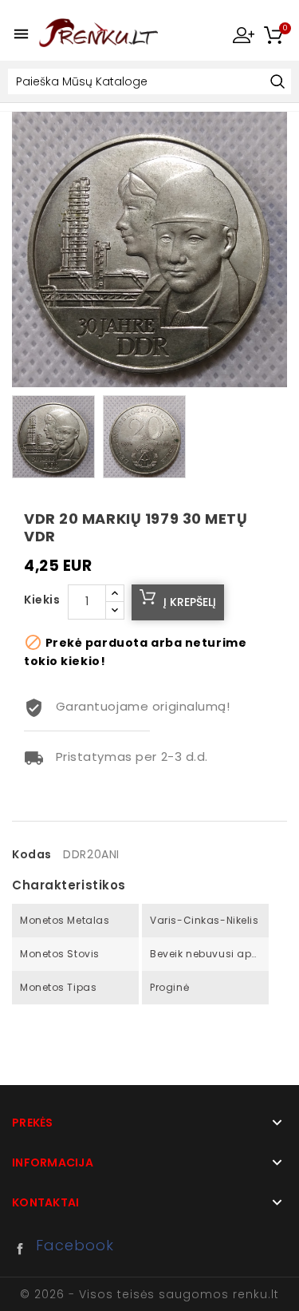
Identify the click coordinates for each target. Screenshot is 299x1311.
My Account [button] (243, 34)
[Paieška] (277, 83)
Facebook (24, 1249)
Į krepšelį (189, 602)
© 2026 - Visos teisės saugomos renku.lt (149, 1294)
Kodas (32, 854)
